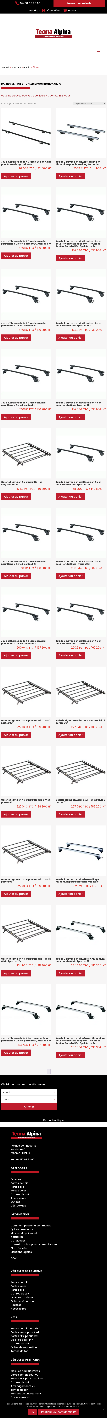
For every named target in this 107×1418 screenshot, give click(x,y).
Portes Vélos (18, 1190)
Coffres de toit (20, 1194)
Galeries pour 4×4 (22, 1339)
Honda (26, 67)
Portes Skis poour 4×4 (25, 1336)
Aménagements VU (23, 1386)
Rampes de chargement (26, 1393)
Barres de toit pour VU (24, 1374)
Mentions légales (21, 1252)
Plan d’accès (19, 1248)
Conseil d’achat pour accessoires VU (34, 1244)
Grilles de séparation (24, 1347)
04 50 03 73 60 (30, 3)
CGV (13, 1258)
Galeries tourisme (22, 1297)
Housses (16, 1305)
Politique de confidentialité (58, 1412)
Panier (72, 10)
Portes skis (17, 1187)
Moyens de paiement (24, 1233)
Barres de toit (19, 1183)
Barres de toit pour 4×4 (25, 1328)
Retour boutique (53, 1120)
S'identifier (53, 10)
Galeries (16, 1179)
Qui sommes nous (22, 1229)
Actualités (17, 1237)
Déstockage (18, 1205)
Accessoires (18, 1198)
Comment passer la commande (31, 1225)
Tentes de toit (19, 1351)
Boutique (35, 10)
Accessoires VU (20, 1397)
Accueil (5, 67)
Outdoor (16, 1202)
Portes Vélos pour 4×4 (25, 1332)
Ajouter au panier (16, 176)
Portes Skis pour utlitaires (27, 1378)
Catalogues (18, 1240)
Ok (32, 1412)
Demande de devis (79, 3)
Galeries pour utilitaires (25, 1371)
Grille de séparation (23, 1301)
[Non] (103, 1409)
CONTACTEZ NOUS (59, 95)
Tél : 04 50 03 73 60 (22, 1159)
